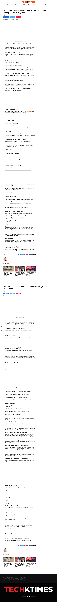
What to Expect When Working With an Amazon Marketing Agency (8, 273)
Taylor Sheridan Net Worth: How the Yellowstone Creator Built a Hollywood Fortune (20, 273)
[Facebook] (1, 46)
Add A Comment (19, 278)
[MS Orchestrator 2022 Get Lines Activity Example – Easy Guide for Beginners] (19, 29)
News (29, 4)
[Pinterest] (1, 52)
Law (49, 4)
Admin (9, 257)
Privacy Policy (44, 4)
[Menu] (3, 2)
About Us (33, 4)
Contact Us (38, 4)
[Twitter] (1, 48)
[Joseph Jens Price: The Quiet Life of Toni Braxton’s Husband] (31, 268)
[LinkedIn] (1, 50)
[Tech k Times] (28, 2)
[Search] (1, 2)
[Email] (1, 54)
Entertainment (13, 4)
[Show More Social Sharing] (22, 17)
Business (19, 4)
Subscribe (53, 1)
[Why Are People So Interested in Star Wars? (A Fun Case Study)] (19, 306)
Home (8, 4)
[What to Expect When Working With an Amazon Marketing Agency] (8, 268)
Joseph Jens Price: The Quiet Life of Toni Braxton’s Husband (31, 273)
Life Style (24, 4)
